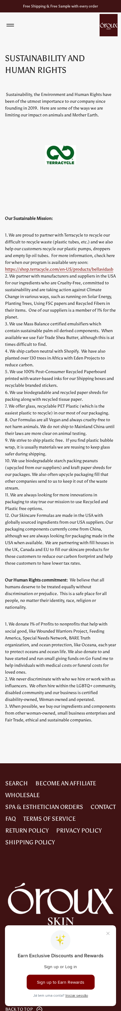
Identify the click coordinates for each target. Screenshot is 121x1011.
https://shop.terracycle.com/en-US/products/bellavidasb (59, 269)
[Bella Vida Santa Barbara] (109, 25)
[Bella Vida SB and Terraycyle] (60, 168)
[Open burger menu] (10, 25)
